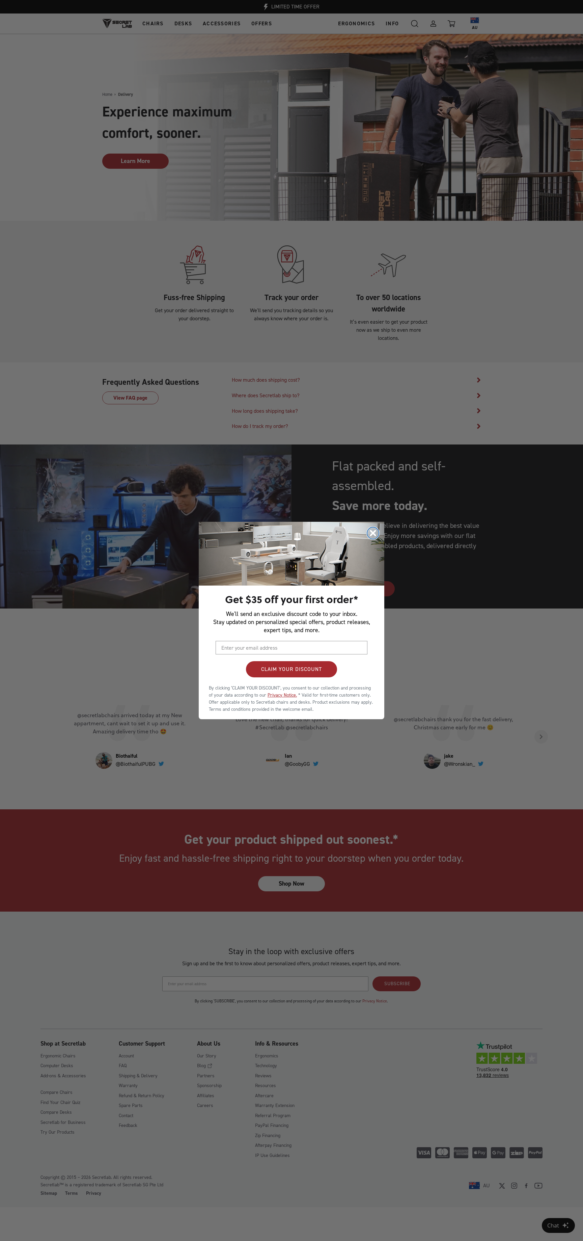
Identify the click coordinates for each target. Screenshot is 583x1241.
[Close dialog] (373, 533)
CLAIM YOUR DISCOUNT (291, 669)
